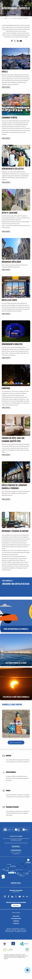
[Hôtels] (14, 5)
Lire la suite (6, 87)
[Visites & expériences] (16, 5)
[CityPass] (15, 5)
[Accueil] (12, 5)
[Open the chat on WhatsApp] (28, 970)
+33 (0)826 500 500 (15, 850)
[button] (22, 5)
